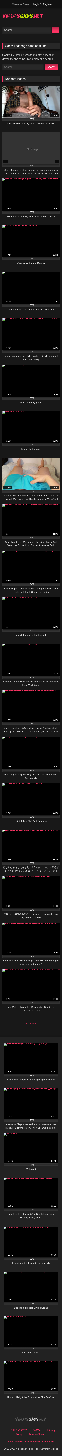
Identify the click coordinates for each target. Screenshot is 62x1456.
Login (36, 4)
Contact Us (48, 1441)
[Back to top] (52, 1446)
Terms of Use (36, 1434)
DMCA (37, 1430)
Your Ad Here (31, 1023)
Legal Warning (15, 1441)
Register (47, 4)
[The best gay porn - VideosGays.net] (25, 17)
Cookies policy (32, 1441)
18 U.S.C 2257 (18, 1430)
